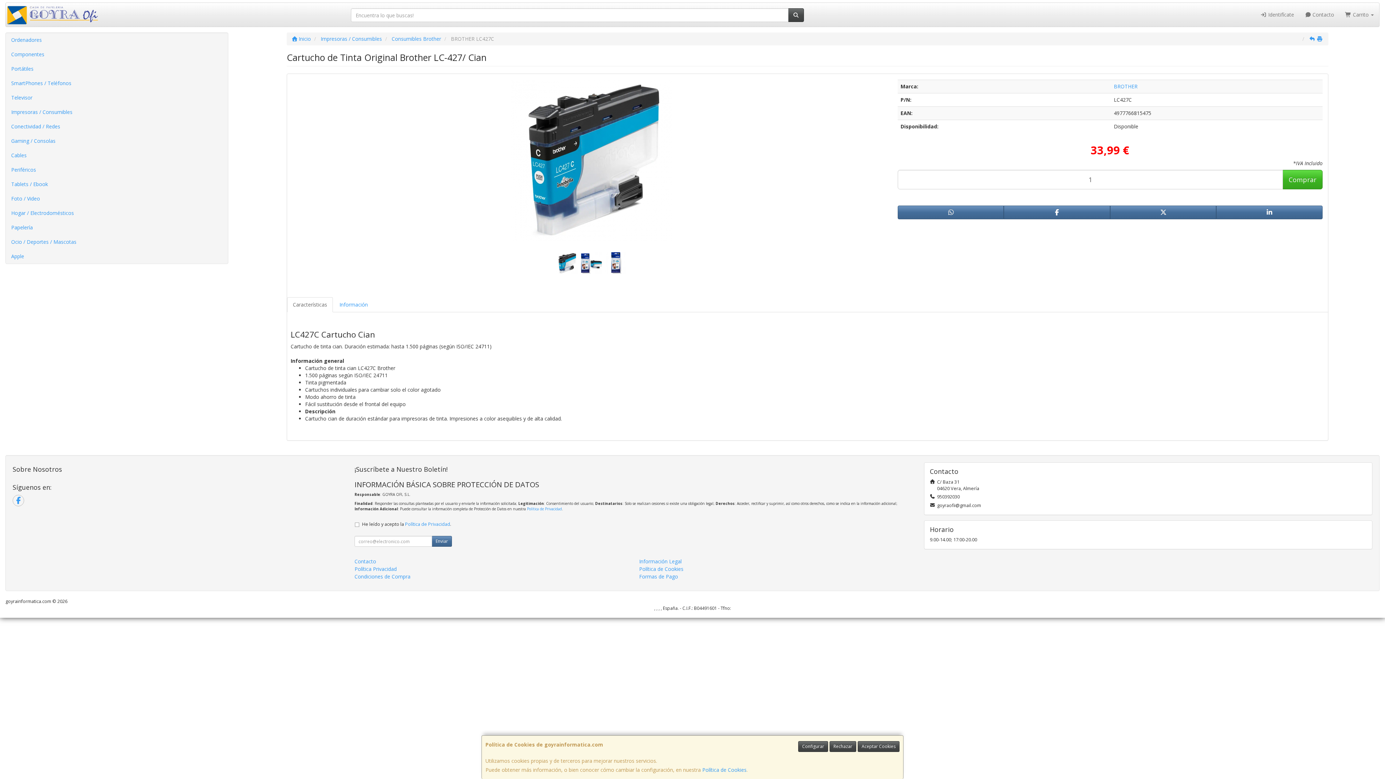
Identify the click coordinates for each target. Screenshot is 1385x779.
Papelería (22, 227)
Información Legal (660, 561)
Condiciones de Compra (382, 576)
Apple (17, 256)
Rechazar (843, 746)
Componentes (27, 54)
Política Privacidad (376, 568)
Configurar (813, 746)
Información (353, 304)
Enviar (442, 541)
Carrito (1360, 14)
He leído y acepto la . (406, 524)
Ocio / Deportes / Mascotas (43, 241)
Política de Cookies (724, 769)
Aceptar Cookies (879, 746)
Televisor (21, 97)
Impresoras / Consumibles (41, 112)
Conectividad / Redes (35, 126)
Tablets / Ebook (29, 184)
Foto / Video (25, 198)
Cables (19, 155)
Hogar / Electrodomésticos (42, 213)
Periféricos (23, 169)
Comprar (1302, 179)
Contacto (1322, 14)
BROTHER (1126, 86)
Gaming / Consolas (33, 140)
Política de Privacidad (544, 508)
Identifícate (1280, 14)
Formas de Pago (658, 576)
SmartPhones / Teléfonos (41, 83)
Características (310, 304)
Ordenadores (26, 39)
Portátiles (22, 68)
